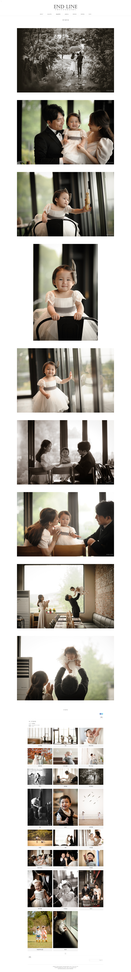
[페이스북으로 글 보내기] (100, 714)
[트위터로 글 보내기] (102, 714)
